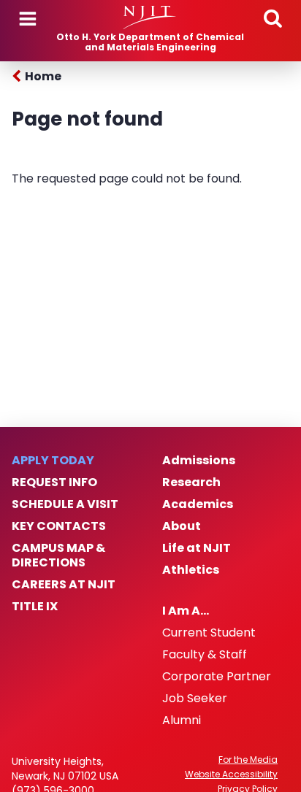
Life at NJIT (196, 548)
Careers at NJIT (63, 584)
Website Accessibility (231, 774)
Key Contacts (59, 526)
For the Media (248, 760)
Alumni (181, 720)
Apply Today (53, 460)
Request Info (54, 482)
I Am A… (185, 611)
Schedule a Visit (65, 504)
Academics (197, 504)
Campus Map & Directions (58, 555)
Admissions (198, 460)
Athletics (190, 570)
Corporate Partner (216, 676)
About (181, 526)
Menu (28, 19)
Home (43, 76)
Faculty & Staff (204, 654)
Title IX (35, 606)
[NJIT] (150, 17)
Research (191, 482)
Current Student (209, 633)
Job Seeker (194, 698)
